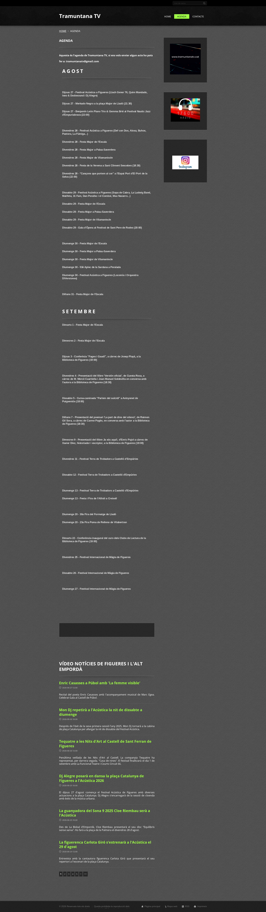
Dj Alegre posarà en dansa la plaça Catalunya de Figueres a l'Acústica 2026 (101, 778)
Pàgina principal (152, 906)
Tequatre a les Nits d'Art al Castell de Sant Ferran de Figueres (105, 743)
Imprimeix (202, 906)
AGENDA (181, 16)
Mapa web (172, 906)
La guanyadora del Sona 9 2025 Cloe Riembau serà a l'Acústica (104, 813)
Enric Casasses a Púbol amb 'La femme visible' (99, 682)
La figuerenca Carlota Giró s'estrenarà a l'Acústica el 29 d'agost (105, 844)
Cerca (204, 3)
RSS (187, 906)
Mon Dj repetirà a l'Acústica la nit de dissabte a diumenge (100, 712)
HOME (167, 16)
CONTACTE (198, 16)
